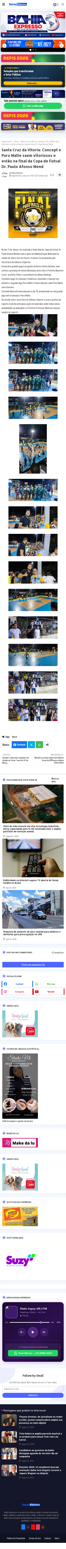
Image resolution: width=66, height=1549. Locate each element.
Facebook (21, 744)
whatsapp (51, 984)
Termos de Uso (35, 1538)
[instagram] (38, 1527)
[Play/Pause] (33, 1332)
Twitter (31, 744)
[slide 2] (33, 50)
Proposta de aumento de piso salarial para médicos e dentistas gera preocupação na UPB (32, 933)
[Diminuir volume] (22, 1332)
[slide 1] (30, 50)
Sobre (56, 1538)
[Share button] (47, 744)
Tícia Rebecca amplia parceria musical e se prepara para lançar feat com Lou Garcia (40, 1436)
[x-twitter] (28, 1527)
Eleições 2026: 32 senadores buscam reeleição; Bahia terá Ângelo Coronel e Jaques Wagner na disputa (40, 1470)
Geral (16, 141)
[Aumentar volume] (44, 1332)
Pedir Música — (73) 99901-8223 (35, 1353)
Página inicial (7, 141)
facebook (19, 984)
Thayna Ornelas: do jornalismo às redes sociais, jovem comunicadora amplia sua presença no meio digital (40, 1419)
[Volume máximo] (52, 1322)
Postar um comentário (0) (33, 964)
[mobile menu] (3, 4)
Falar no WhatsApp (35, 105)
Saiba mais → (33, 83)
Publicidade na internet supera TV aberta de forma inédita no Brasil (30, 881)
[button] (63, 4)
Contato (47, 1538)
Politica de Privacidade (16, 1538)
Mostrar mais (55, 780)
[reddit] (43, 1527)
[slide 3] (35, 50)
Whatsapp (39, 744)
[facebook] (23, 1527)
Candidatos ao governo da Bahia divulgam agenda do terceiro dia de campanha (38, 1453)
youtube (51, 991)
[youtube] (33, 1527)
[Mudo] (6, 1322)
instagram (19, 991)
